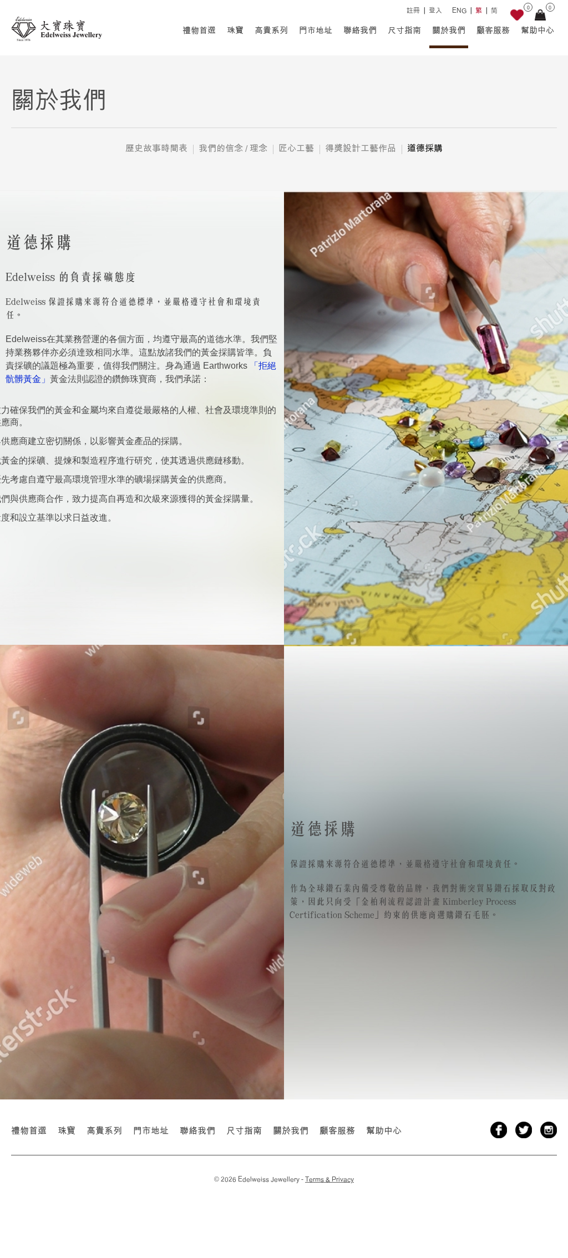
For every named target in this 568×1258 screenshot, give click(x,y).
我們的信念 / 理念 (233, 148)
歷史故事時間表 (156, 148)
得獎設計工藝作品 (360, 148)
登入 (435, 10)
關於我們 (448, 30)
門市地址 (315, 30)
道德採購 (425, 148)
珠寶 (235, 30)
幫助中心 (537, 30)
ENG (459, 10)
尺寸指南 (404, 30)
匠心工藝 (296, 148)
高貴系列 (271, 30)
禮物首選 (199, 30)
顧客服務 (493, 30)
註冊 (413, 10)
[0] (517, 17)
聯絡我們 (360, 30)
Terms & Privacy (329, 1179)
